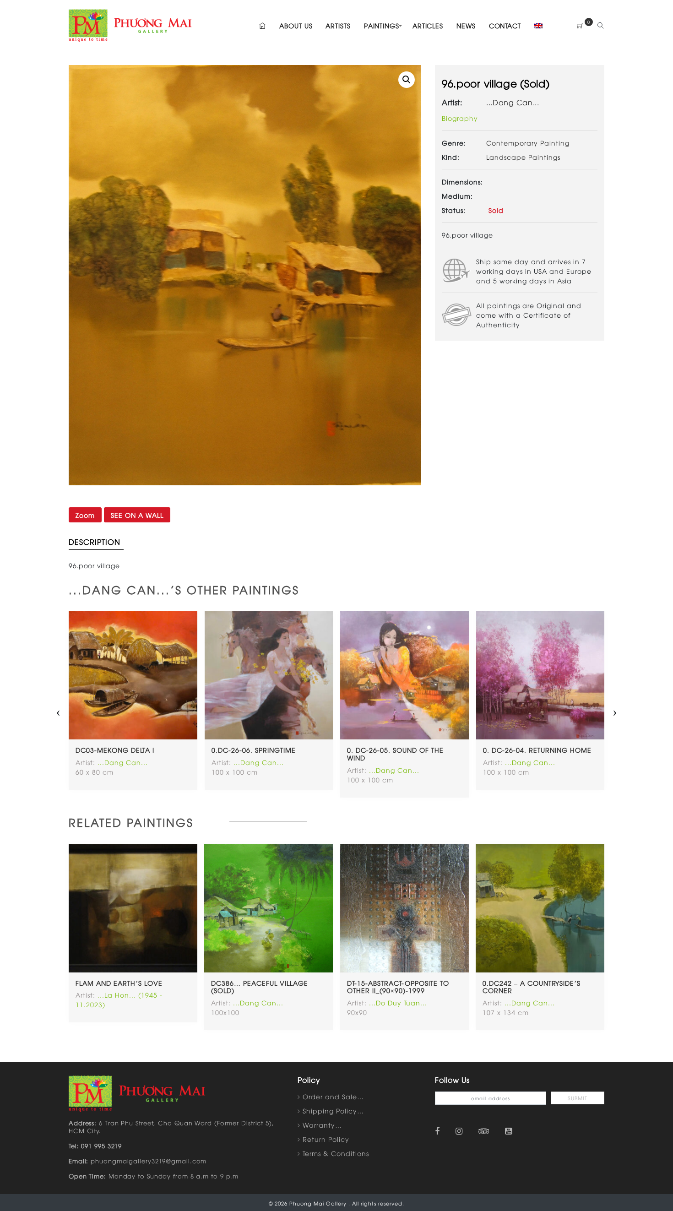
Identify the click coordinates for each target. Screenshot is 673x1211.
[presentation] (58, 710)
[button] (406, 79)
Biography (460, 118)
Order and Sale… (333, 1096)
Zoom (85, 514)
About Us (295, 25)
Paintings (381, 25)
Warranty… (322, 1124)
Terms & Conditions (336, 1153)
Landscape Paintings (523, 156)
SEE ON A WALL (137, 514)
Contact (505, 25)
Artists (338, 25)
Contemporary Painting (528, 142)
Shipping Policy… (333, 1110)
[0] (580, 25)
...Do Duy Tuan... (398, 1002)
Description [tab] (94, 542)
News (466, 25)
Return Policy (326, 1139)
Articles (427, 25)
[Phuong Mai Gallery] (130, 24)
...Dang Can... (512, 102)
